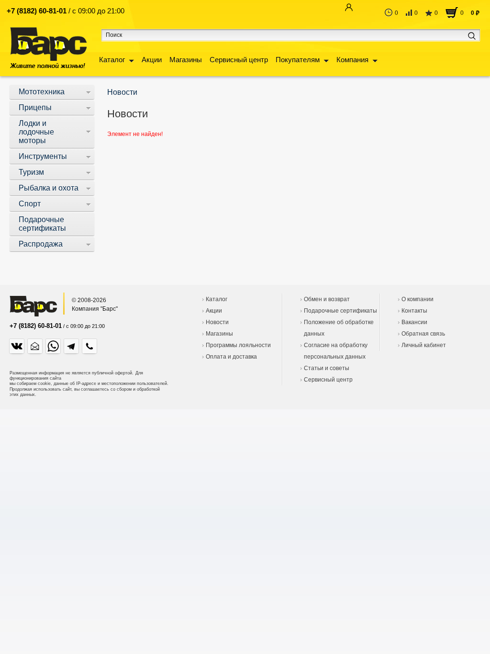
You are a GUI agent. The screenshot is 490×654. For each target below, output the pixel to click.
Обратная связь (423, 333)
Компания (352, 60)
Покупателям (298, 60)
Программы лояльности (238, 345)
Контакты (414, 310)
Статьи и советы (326, 368)
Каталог (112, 60)
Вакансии (414, 322)
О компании (417, 299)
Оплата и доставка (231, 356)
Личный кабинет (423, 345)
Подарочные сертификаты (340, 310)
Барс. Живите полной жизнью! (48, 47)
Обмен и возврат (327, 299)
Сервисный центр (239, 60)
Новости (217, 322)
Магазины (185, 60)
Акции (152, 60)
